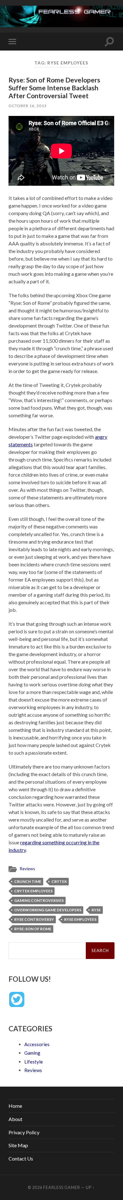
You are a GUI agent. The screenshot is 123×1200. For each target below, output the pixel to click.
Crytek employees (33, 891)
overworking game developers (47, 910)
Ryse (96, 910)
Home (15, 1106)
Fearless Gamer (61, 1187)
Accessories (37, 1044)
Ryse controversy (34, 919)
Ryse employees (80, 919)
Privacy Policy (24, 1132)
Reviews (27, 868)
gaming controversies (39, 900)
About (15, 1119)
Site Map (18, 1145)
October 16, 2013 (28, 105)
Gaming (32, 1053)
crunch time (27, 881)
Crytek (59, 881)
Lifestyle (33, 1061)
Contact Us (21, 1158)
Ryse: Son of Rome (32, 928)
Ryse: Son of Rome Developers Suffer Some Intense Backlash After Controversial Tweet (54, 87)
